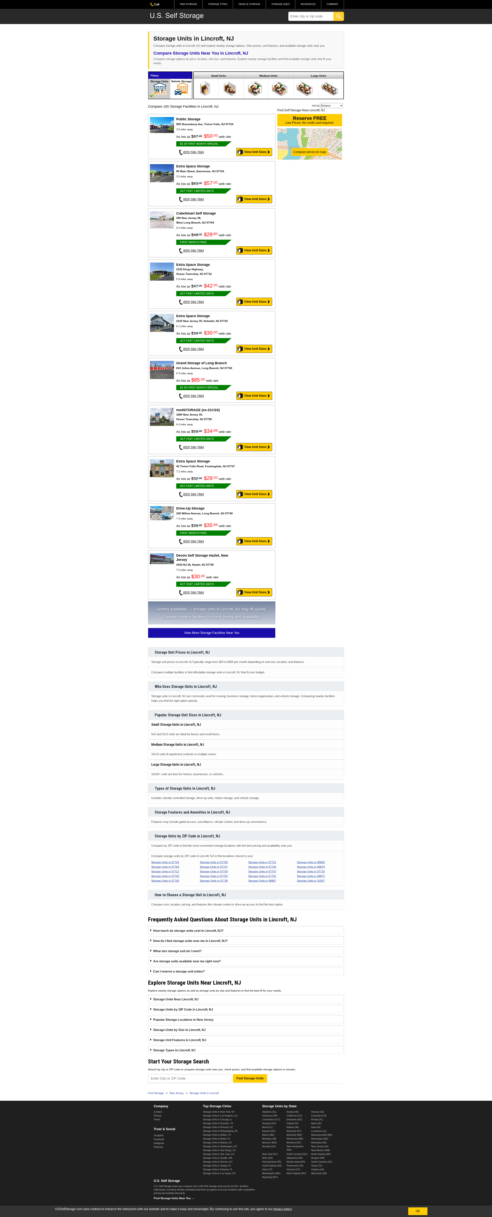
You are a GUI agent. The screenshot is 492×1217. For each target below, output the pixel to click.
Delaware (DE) (294, 1119)
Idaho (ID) (316, 1123)
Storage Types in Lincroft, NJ (174, 1050)
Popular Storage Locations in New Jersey (183, 1019)
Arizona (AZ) (317, 1112)
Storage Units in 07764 (165, 866)
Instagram (159, 1143)
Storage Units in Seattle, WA (217, 1158)
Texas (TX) (316, 1165)
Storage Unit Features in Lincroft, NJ (179, 1040)
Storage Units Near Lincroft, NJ (176, 999)
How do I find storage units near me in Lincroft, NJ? (190, 941)
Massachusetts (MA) (321, 1135)
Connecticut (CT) (271, 1119)
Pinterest (158, 1147)
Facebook (159, 1139)
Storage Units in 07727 (214, 866)
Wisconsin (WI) (319, 1173)
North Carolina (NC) (297, 1154)
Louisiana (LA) (319, 1131)
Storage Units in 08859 (311, 862)
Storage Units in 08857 (262, 880)
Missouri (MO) (269, 1142)
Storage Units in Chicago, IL (217, 1119)
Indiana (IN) (293, 1127)
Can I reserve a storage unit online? (179, 971)
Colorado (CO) (319, 1115)
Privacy (157, 1115)
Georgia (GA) (269, 1123)
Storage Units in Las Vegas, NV (219, 1173)
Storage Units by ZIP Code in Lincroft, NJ (183, 1009)
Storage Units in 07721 (262, 862)
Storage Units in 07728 (214, 880)
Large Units (318, 75)
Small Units (218, 75)
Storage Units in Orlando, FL (218, 1169)
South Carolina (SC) (321, 1161)
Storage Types (217, 4)
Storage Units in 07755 (214, 862)
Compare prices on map (309, 152)
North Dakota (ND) (321, 1154)
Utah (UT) (267, 1169)
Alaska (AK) (293, 1112)
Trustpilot (158, 1135)
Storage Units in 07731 (262, 876)
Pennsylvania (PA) (271, 1161)
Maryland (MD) (294, 1135)
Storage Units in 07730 (214, 871)
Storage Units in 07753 (214, 876)
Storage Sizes (280, 4)
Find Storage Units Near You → (174, 1198)
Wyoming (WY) (270, 1177)
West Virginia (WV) (296, 1173)
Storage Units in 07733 (165, 876)
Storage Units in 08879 (311, 866)
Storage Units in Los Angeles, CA (220, 1115)
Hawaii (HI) (292, 1123)
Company (332, 4)
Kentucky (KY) (294, 1131)
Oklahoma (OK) (295, 1158)
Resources (308, 4)
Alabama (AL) (269, 1112)
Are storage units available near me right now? (187, 961)
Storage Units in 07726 (262, 866)
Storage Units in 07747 (262, 871)
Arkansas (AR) (269, 1115)
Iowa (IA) (315, 1127)
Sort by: (316, 105)
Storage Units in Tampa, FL (217, 1165)
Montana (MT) (294, 1142)
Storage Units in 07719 (311, 871)
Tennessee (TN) (295, 1165)
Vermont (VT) (293, 1169)
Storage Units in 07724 (165, 862)
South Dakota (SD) (272, 1165)
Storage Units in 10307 (311, 880)
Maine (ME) (268, 1135)
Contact (158, 1112)
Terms (157, 1119)
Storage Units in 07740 (165, 880)
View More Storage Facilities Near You (211, 633)
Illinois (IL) (267, 1127)
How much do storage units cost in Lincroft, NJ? (188, 930)
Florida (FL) (317, 1119)
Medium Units (268, 75)
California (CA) (294, 1115)
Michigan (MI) (269, 1138)
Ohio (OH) (267, 1158)
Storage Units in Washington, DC (220, 1146)
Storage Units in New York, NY (219, 1112)
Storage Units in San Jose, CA (218, 1154)
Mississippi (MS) (319, 1138)
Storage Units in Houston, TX (218, 1123)
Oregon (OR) (318, 1158)
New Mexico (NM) (320, 1150)
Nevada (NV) (269, 1146)
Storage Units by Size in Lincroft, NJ (179, 1030)
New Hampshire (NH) (295, 1148)
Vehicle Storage (249, 4)
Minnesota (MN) (295, 1138)
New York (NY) (270, 1154)
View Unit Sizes (255, 152)
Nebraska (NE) (319, 1142)
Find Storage (188, 4)
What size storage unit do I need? (177, 951)
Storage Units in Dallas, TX (217, 1135)
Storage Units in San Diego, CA (219, 1150)
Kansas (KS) (268, 1131)
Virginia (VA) (317, 1169)
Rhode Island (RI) (296, 1161)
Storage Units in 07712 (165, 871)
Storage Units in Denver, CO (217, 1161)
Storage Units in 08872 (311, 876)
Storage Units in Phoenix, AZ (218, 1127)
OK (418, 1211)
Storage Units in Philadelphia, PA (220, 1131)
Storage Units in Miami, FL (216, 1138)
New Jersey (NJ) (319, 1146)
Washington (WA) (271, 1173)
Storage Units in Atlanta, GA (217, 1142)
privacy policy (282, 1209)
